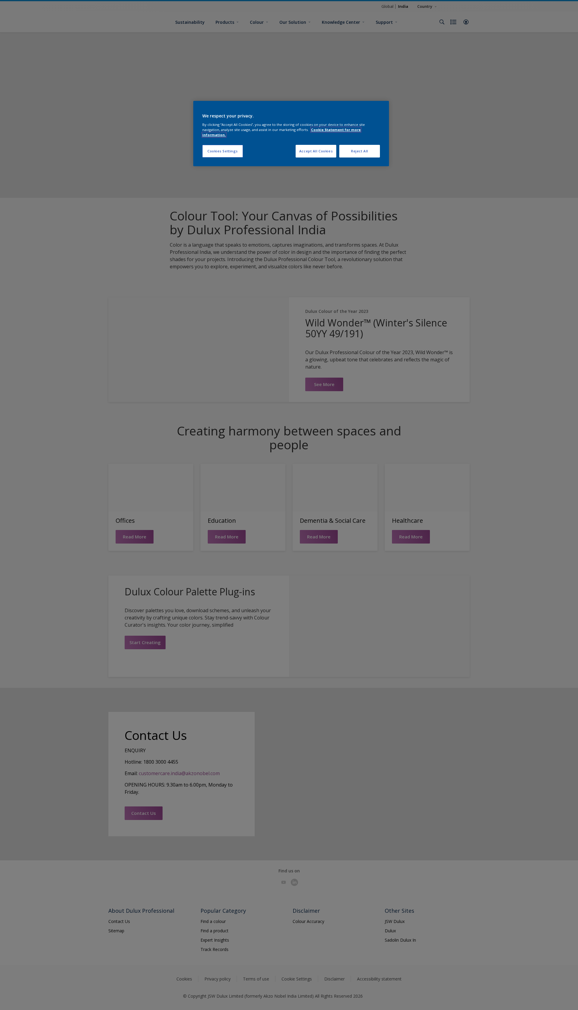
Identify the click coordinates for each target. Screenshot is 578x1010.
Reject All (359, 151)
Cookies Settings (222, 151)
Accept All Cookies (316, 151)
